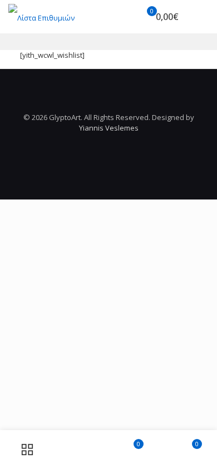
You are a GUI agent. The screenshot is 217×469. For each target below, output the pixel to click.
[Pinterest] (109, 143)
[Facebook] (94, 143)
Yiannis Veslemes (109, 128)
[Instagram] (124, 143)
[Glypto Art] (41, 17)
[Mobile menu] (202, 16)
